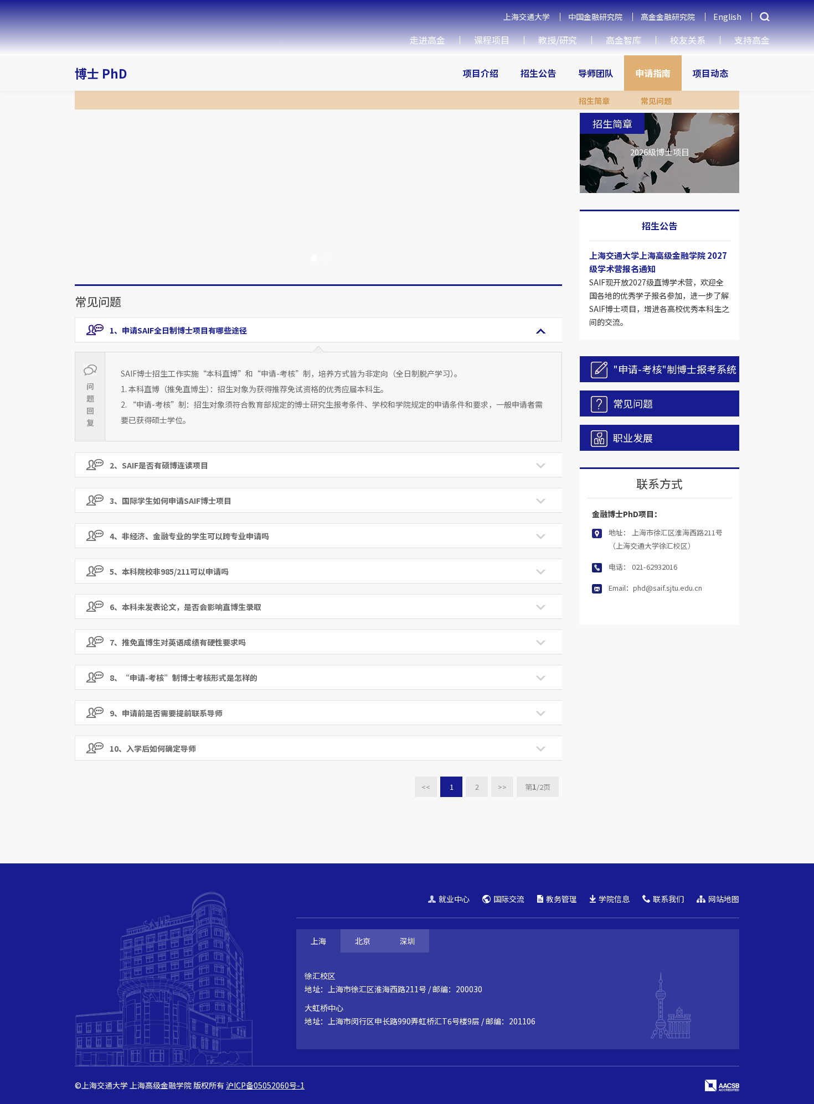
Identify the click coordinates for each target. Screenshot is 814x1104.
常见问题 (656, 100)
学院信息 (614, 898)
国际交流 (508, 898)
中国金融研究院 (595, 16)
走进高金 (427, 39)
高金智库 (623, 39)
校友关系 (687, 39)
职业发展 (633, 437)
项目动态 (710, 73)
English (727, 16)
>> (502, 787)
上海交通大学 (526, 16)
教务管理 (561, 898)
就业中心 (454, 898)
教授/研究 (557, 39)
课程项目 (491, 39)
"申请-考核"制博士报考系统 (674, 369)
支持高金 (752, 39)
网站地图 (723, 898)
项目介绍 (480, 73)
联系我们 (668, 898)
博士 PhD (101, 73)
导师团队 (596, 73)
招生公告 (538, 73)
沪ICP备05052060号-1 (265, 1085)
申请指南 (653, 73)
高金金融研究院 (668, 16)
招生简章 (594, 100)
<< (425, 787)
